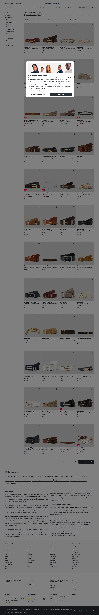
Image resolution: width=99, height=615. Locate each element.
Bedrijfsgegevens (41, 90)
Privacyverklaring (33, 90)
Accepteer (61, 94)
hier (39, 88)
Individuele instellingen (38, 94)
